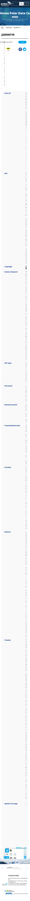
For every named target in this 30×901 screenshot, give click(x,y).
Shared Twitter (24, 49)
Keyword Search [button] (19, 27)
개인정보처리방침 (13, 875)
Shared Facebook (20, 49)
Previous (2, 868)
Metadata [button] (9, 27)
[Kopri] (13, 868)
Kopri (13, 868)
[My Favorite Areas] (5, 858)
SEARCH (11, 3)
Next (27, 868)
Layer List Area (25, 858)
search (21, 4)
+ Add (22, 42)
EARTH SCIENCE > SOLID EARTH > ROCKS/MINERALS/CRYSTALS (26, 315)
